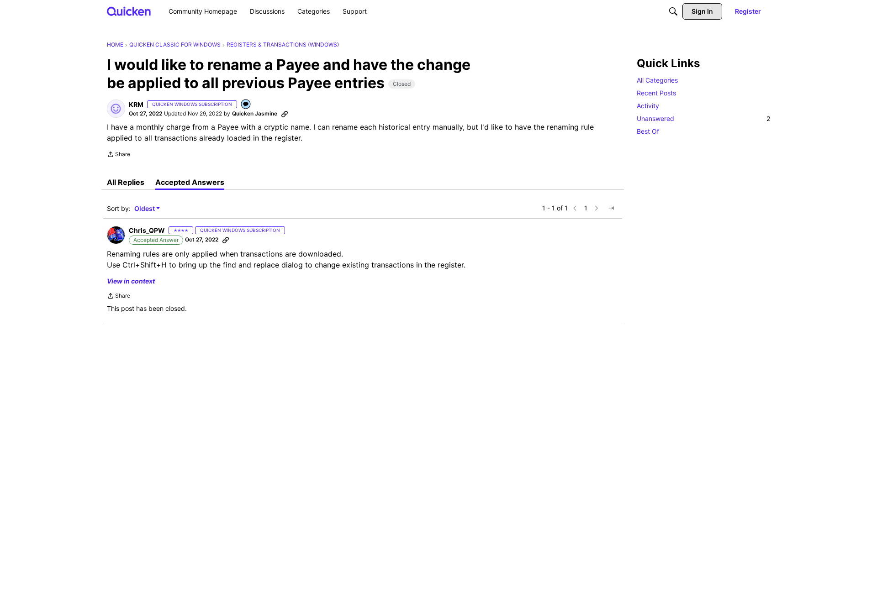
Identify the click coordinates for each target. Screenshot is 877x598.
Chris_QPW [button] (147, 230)
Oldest (145, 209)
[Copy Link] (284, 114)
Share (118, 155)
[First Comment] (246, 104)
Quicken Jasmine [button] (254, 113)
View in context (131, 281)
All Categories (657, 80)
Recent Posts (656, 93)
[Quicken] (129, 11)
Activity (648, 106)
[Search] (673, 11)
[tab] (125, 182)
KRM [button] (136, 104)
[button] (116, 109)
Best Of (648, 131)
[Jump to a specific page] (611, 208)
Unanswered (703, 118)
